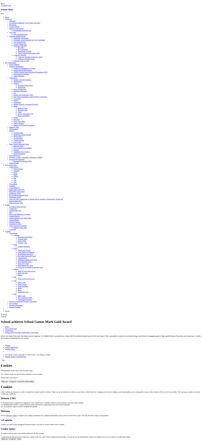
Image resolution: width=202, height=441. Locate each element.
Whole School (18, 169)
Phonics (16, 150)
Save (19, 439)
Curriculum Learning (25, 300)
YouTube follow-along (25, 85)
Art (14, 93)
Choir (19, 112)
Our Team (12, 32)
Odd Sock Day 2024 (16, 203)
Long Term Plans (19, 121)
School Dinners (14, 216)
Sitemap (7, 345)
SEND (11, 131)
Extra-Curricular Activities (18, 226)
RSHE (15, 118)
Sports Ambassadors (16, 305)
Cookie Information (11, 347)
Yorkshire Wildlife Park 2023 (27, 260)
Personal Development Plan (22, 161)
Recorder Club (22, 110)
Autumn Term (22, 239)
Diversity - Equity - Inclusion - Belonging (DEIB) (25, 157)
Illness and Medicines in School (19, 214)
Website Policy (10, 349)
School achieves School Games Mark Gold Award (22, 332)
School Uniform (14, 222)
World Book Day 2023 (25, 265)
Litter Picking (22, 258)
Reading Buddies (15, 307)
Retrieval (16, 119)
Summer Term (22, 243)
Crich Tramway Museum (26, 252)
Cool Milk (12, 229)
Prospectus (12, 25)
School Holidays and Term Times (20, 218)
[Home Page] (6, 5)
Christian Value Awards (21, 61)
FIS (10, 212)
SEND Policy (18, 137)
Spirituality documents (20, 38)
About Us (8, 19)
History (15, 101)
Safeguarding (13, 129)
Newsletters (13, 184)
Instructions (21, 87)
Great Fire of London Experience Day (30, 267)
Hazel (15, 174)
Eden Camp (22, 282)
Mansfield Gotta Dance (17, 191)
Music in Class (22, 108)
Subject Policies (18, 123)
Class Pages (13, 233)
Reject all (4, 381)
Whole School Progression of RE (29, 53)
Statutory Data (14, 127)
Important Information (25, 237)
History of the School (16, 28)
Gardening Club (23, 292)
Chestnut (16, 171)
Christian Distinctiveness (17, 36)
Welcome (12, 21)
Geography (17, 99)
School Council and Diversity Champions (23, 301)
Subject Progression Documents (24, 125)
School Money (14, 220)
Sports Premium (18, 76)
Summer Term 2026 (20, 228)
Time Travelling (23, 286)
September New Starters (21, 152)
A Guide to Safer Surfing (17, 207)
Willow (15, 176)
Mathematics (17, 82)
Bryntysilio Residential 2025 (18, 195)
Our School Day (14, 155)
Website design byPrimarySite (15, 357)
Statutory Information (16, 66)
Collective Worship (19, 55)
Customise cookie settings (26, 381)
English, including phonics (22, 80)
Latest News (9, 330)
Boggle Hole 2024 (15, 201)
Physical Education (19, 89)
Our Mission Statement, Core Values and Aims (24, 23)
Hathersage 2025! (15, 197)
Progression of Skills (24, 51)
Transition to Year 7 (15, 224)
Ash (14, 180)
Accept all (12, 381)
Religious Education (20, 46)
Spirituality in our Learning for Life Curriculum (29, 40)
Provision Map (18, 133)
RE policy (21, 47)
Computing (17, 102)
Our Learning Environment (22, 148)
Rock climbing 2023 (24, 262)
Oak (14, 182)
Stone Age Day (23, 273)
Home (7, 17)
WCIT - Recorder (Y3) (25, 114)
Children (8, 231)
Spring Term (22, 241)
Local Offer (17, 142)
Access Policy (18, 138)
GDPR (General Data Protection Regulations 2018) (30, 72)
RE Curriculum (23, 49)
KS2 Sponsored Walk (25, 298)
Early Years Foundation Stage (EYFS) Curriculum (30, 97)
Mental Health (14, 163)
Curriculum (13, 78)
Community (13, 209)
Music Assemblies (24, 116)
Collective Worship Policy (26, 59)
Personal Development (16, 159)
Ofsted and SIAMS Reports (22, 70)
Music (15, 106)
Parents (7, 205)
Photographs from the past (22, 30)
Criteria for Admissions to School (24, 68)
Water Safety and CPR (16, 190)
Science (16, 83)
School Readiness (19, 154)
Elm (14, 178)
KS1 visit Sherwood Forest (27, 256)
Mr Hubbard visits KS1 (25, 254)
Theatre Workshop (24, 246)
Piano (19, 290)
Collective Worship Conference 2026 (30, 57)
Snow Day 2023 (23, 264)
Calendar (12, 186)
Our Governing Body (20, 34)
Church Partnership (19, 44)
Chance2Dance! (14, 188)
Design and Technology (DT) (23, 95)
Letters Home (13, 167)
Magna (20, 275)
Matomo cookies (11, 415)
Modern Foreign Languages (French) (25, 104)
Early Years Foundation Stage (19, 144)
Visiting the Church (24, 250)
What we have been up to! (26, 271)
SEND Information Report (22, 135)
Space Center (22, 284)
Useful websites (18, 140)
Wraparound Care (15, 210)
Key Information (10, 63)
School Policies (14, 64)
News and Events (11, 165)
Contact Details (14, 27)
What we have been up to (26, 279)
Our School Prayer (19, 42)
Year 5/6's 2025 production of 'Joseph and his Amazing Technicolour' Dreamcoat (36, 199)
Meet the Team (18, 146)
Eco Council (13, 303)
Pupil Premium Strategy (21, 74)
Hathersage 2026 (15, 193)
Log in (7, 311)
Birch (15, 173)
